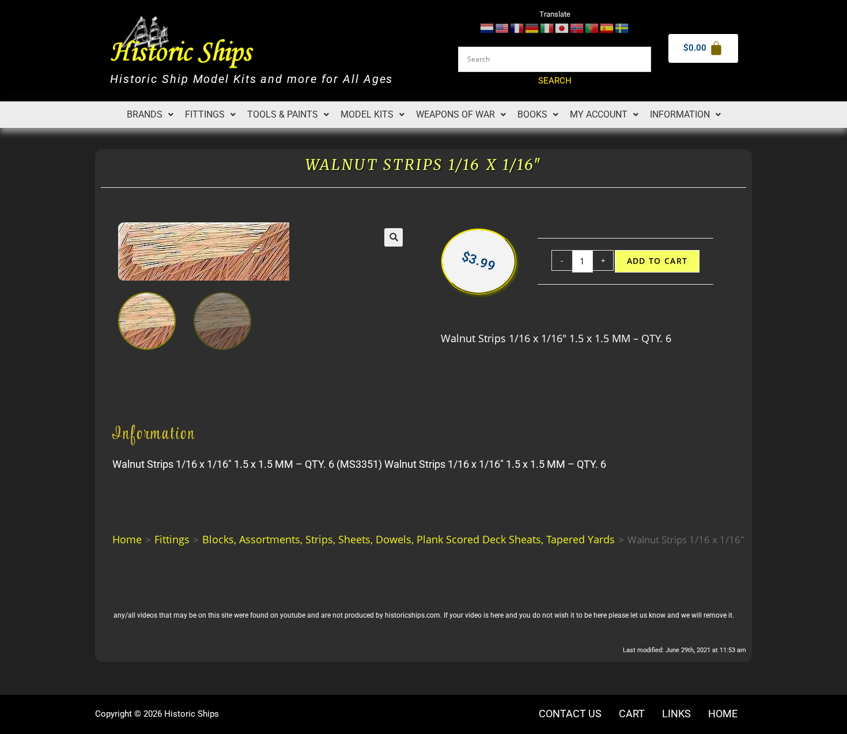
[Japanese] (562, 27)
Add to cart (657, 261)
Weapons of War (455, 114)
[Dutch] (487, 27)
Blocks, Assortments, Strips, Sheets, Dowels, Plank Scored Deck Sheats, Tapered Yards (408, 539)
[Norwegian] (577, 27)
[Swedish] (622, 27)
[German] (532, 27)
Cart (632, 714)
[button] (150, 114)
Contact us (570, 714)
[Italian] (547, 27)
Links (676, 714)
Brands (144, 114)
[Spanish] (607, 27)
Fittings (205, 114)
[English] (502, 27)
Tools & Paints (282, 114)
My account (598, 114)
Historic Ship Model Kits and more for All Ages (251, 79)
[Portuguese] (592, 27)
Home (127, 539)
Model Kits (367, 114)
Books (532, 114)
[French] (517, 27)
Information (680, 114)
